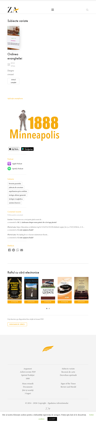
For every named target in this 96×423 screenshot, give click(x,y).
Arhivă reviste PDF (28, 372)
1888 (28, 378)
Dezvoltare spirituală (68, 375)
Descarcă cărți (17, 324)
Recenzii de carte (68, 372)
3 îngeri (28, 393)
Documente (27, 386)
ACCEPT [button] (52, 419)
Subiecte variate (18, 21)
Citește (14, 302)
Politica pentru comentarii (15, 215)
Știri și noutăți (28, 390)
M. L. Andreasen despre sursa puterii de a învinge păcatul (36, 222)
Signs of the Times (68, 383)
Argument (28, 368)
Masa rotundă (27, 383)
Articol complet (13, 81)
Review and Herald (68, 386)
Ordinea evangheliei (15, 56)
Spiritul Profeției (27, 375)
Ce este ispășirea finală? (25, 230)
